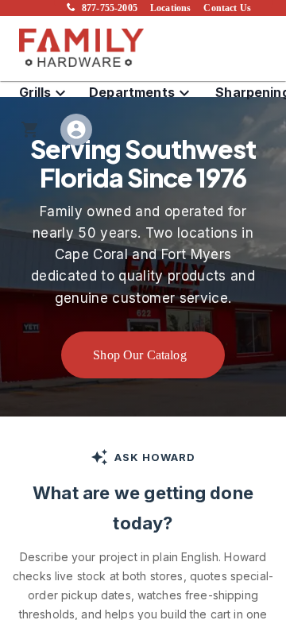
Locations (170, 8)
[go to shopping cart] (30, 129)
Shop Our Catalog (140, 355)
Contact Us (227, 8)
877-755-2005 (109, 8)
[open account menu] (76, 129)
